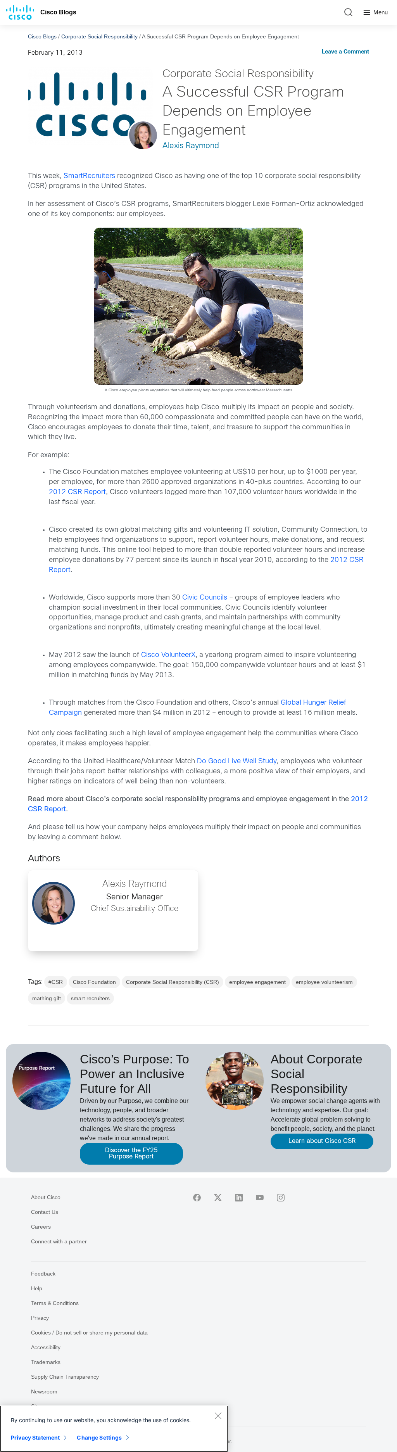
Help (36, 1288)
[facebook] (197, 1197)
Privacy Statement (35, 1437)
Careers (41, 1227)
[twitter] (218, 1197)
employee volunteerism (324, 982)
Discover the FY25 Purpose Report (131, 1154)
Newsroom (44, 1391)
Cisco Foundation (94, 982)
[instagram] (281, 1197)
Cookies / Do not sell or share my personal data (89, 1332)
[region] (114, 1428)
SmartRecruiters (89, 176)
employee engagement (257, 982)
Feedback (43, 1273)
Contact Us (44, 1212)
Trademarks (45, 1362)
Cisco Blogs (58, 12)
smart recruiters (90, 998)
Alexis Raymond (190, 146)
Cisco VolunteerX (168, 655)
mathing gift (46, 998)
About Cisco (45, 1197)
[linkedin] (239, 1197)
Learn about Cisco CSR (322, 1141)
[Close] (218, 1415)
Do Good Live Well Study (236, 761)
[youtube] (260, 1197)
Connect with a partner (59, 1241)
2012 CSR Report (77, 492)
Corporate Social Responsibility (99, 36)
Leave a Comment (345, 52)
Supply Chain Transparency (65, 1377)
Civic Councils (204, 598)
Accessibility (45, 1347)
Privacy (40, 1318)
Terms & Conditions (55, 1303)
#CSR (55, 982)
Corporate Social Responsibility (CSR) (172, 982)
